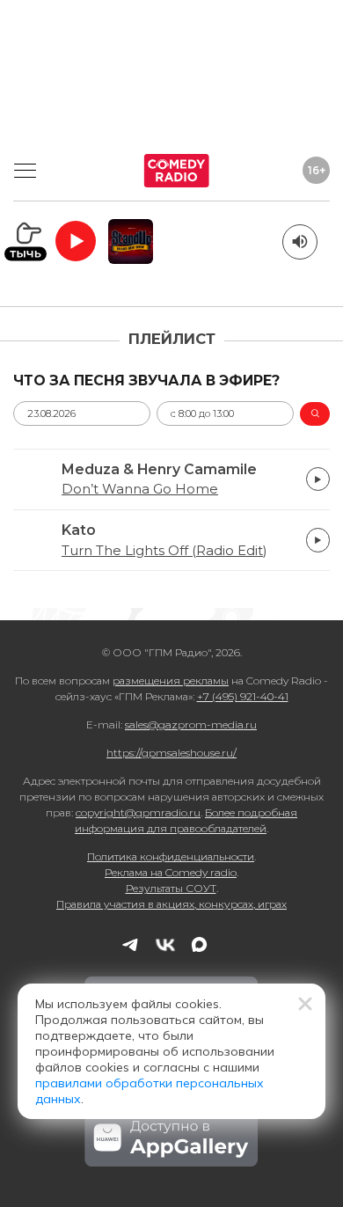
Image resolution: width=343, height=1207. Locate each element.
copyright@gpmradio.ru (138, 812)
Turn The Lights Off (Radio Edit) (164, 551)
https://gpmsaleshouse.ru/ (171, 752)
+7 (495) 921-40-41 (242, 696)
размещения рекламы (171, 680)
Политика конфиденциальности (170, 856)
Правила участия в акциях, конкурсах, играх (171, 904)
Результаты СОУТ (171, 888)
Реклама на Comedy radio (171, 872)
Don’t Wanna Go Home (140, 489)
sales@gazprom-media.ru (191, 724)
